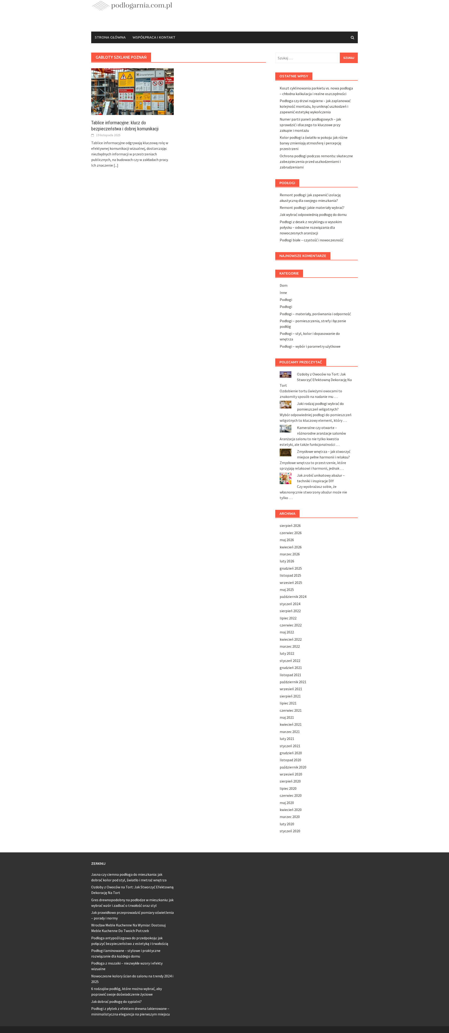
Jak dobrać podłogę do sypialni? (116, 1001)
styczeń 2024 (290, 603)
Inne (283, 292)
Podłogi (286, 299)
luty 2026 (287, 561)
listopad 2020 (290, 760)
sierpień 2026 (290, 525)
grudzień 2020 (291, 753)
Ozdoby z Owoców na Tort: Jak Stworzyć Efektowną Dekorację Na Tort (316, 380)
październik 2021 (293, 681)
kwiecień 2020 (291, 809)
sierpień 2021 (290, 696)
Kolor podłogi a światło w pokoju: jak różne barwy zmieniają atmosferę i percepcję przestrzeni (314, 143)
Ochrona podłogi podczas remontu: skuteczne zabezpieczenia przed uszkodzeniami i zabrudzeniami (316, 161)
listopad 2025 (290, 575)
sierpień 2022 (290, 610)
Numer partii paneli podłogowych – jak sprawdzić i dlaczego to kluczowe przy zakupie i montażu (310, 125)
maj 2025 (287, 589)
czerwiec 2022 (291, 625)
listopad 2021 (290, 674)
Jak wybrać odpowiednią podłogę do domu (313, 214)
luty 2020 (287, 824)
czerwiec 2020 (291, 795)
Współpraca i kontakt (154, 37)
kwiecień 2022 (291, 639)
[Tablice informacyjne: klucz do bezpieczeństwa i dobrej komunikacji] (132, 91)
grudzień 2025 (291, 568)
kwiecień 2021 (291, 724)
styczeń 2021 (290, 745)
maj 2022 (287, 632)
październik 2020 (293, 767)
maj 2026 (287, 539)
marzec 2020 (290, 816)
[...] (116, 165)
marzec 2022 (290, 646)
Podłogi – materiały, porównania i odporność (315, 313)
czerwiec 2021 (291, 710)
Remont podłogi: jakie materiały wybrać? (312, 207)
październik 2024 (293, 596)
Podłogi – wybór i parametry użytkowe (310, 346)
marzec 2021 (290, 731)
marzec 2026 (290, 554)
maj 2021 (287, 717)
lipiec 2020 (288, 788)
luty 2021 (287, 738)
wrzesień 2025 (291, 582)
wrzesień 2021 (291, 688)
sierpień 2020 (290, 781)
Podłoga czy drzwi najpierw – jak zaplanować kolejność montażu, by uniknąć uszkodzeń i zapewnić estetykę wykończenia (315, 106)
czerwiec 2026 (291, 532)
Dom (283, 285)
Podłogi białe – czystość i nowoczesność (311, 240)
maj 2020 (287, 802)
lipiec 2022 (288, 618)
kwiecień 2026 (291, 547)
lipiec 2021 (288, 703)
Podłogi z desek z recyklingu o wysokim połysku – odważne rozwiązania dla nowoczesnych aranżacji (311, 227)
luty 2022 (287, 653)
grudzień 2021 (291, 667)
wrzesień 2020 (291, 774)
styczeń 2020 (290, 831)
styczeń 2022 (290, 660)
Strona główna (110, 37)
